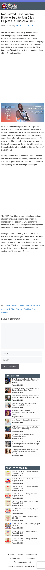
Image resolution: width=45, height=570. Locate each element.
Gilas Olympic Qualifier (21, 309)
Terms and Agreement (22, 562)
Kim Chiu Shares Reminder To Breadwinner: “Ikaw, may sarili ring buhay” (23, 412)
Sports (30, 25)
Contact (11, 555)
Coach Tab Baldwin (27, 306)
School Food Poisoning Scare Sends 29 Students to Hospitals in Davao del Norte (25, 396)
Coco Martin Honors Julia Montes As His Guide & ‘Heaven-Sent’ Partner (25, 389)
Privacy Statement (17, 558)
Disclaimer (31, 558)
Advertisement (31, 555)
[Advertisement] (22, 80)
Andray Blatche (10, 306)
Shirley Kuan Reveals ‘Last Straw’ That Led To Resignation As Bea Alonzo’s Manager (25, 451)
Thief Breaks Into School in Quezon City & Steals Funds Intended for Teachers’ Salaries (25, 380)
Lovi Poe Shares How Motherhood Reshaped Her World (23, 435)
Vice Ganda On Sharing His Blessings (25, 420)
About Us (20, 555)
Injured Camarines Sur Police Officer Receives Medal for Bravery (24, 404)
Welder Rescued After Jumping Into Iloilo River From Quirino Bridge (25, 428)
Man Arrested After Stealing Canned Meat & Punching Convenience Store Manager (26, 443)
